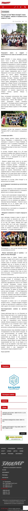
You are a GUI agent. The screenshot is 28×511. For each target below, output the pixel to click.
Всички (23, 433)
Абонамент (19, 453)
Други (15, 451)
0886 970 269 (6, 494)
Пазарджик (11, 448)
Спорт (3, 451)
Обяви (21, 451)
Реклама (10, 453)
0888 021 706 (6, 492)
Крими (9, 451)
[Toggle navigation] (3, 7)
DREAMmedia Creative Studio (20, 510)
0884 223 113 (8, 485)
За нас (4, 470)
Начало (3, 448)
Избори (3, 453)
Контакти (5, 477)
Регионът (20, 448)
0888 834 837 (8, 486)
